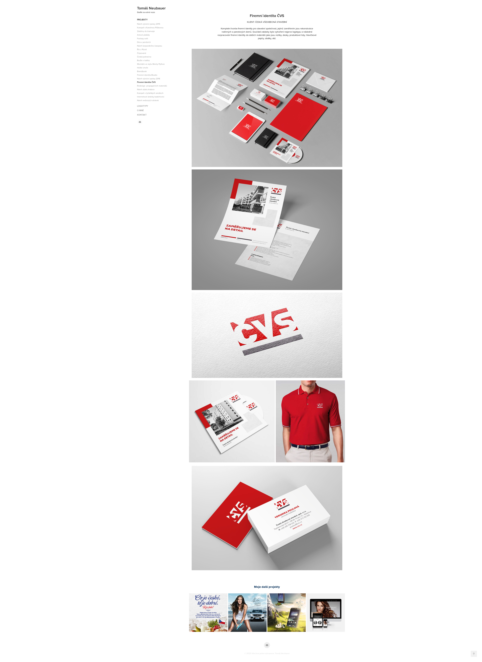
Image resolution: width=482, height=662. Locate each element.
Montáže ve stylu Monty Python (151, 64)
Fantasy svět (142, 38)
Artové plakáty (143, 34)
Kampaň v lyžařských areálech (150, 93)
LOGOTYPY (142, 105)
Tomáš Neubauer (151, 8)
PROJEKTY (142, 19)
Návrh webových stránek (148, 100)
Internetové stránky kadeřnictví (150, 96)
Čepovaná (141, 53)
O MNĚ (140, 110)
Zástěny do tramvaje (146, 31)
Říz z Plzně (142, 49)
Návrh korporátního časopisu (149, 45)
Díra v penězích (144, 42)
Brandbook (142, 71)
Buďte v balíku (143, 60)
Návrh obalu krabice (146, 89)
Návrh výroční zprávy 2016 (148, 78)
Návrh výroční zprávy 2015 (148, 24)
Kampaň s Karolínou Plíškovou (150, 27)
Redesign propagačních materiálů (152, 85)
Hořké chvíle (142, 67)
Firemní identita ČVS (146, 82)
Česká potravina (144, 56)
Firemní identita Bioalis (147, 75)
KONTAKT (142, 114)
